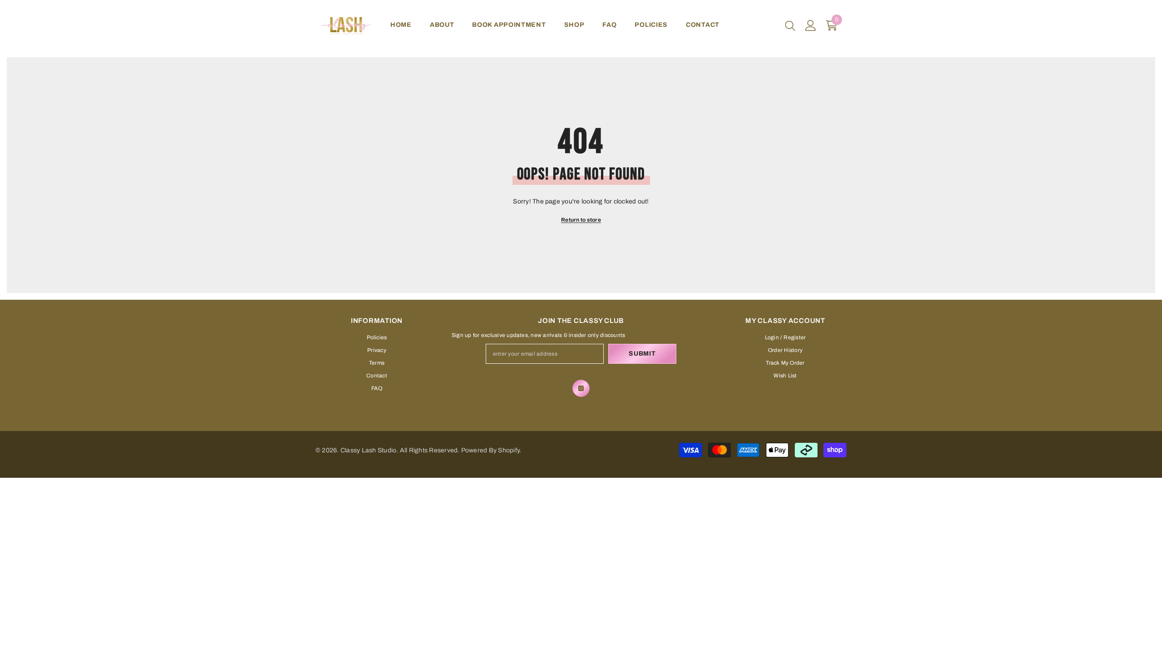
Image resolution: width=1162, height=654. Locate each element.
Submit (642, 353)
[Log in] (810, 25)
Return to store (581, 220)
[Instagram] (581, 388)
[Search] (790, 25)
